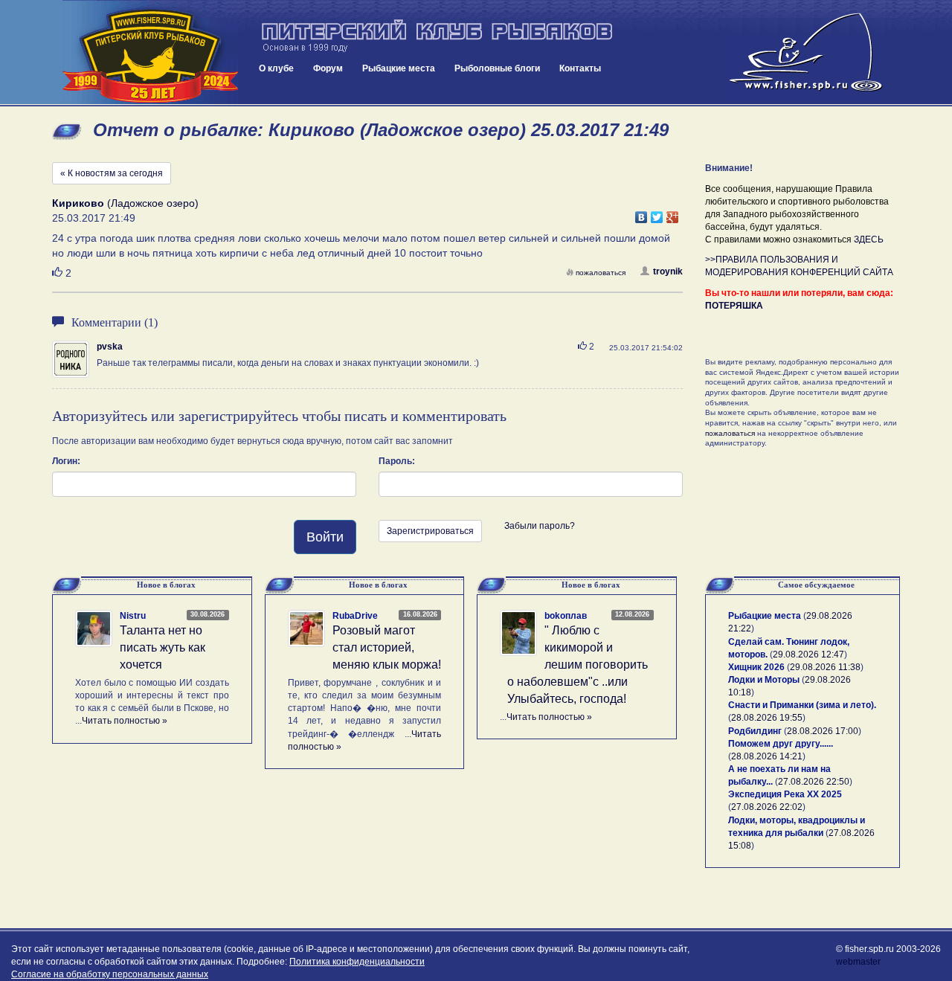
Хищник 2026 (756, 667)
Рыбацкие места (398, 68)
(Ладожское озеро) (125, 203)
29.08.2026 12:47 (808, 654)
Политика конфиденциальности (357, 961)
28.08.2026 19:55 (767, 718)
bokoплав (565, 616)
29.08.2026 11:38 (825, 667)
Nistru (133, 616)
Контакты (580, 68)
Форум (328, 68)
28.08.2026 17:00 (822, 731)
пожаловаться (600, 272)
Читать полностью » (124, 720)
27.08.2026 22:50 (813, 781)
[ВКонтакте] (641, 213)
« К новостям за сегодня (111, 173)
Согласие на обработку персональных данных (109, 974)
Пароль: (397, 461)
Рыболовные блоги (497, 68)
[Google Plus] (673, 213)
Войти (325, 537)
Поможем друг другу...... (780, 744)
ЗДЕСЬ (869, 239)
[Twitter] (657, 213)
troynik (668, 271)
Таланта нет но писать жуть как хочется (162, 647)
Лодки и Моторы (764, 680)
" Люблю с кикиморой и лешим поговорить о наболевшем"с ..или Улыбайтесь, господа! (577, 664)
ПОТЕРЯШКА (734, 305)
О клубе (276, 68)
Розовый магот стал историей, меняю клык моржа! (386, 647)
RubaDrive (355, 616)
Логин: (66, 461)
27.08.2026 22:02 (767, 807)
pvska (110, 346)
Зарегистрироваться (430, 531)
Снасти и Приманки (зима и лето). (802, 705)
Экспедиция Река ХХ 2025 (785, 794)
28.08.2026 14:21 (767, 756)
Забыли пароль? (539, 526)
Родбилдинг (755, 731)
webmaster (858, 961)
